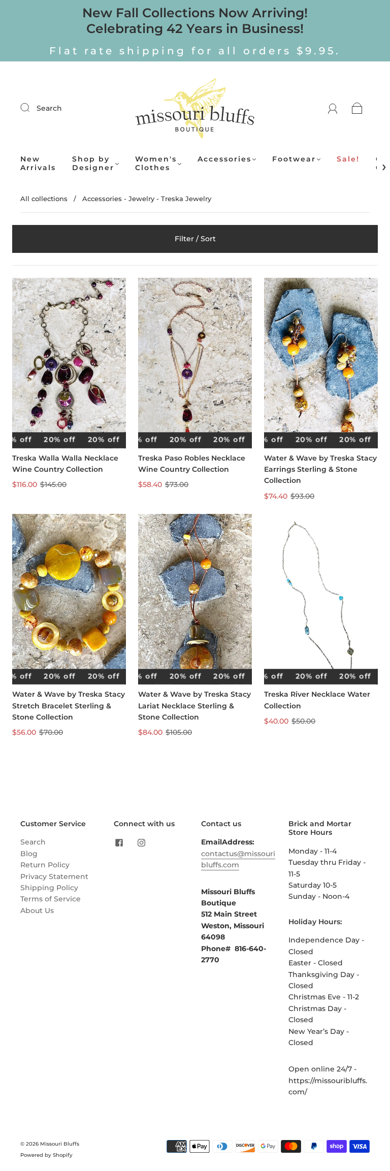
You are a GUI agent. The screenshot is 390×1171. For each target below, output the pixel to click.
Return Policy (45, 864)
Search (49, 108)
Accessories (224, 159)
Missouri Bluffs (59, 1144)
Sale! (348, 159)
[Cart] (357, 108)
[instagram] (141, 842)
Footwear (294, 159)
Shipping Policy (49, 887)
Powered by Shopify (46, 1155)
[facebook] (119, 842)
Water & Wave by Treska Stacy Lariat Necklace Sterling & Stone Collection (194, 706)
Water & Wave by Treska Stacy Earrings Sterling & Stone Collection (320, 469)
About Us (37, 910)
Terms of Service (50, 898)
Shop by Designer (93, 164)
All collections (44, 198)
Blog (29, 853)
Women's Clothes (156, 164)
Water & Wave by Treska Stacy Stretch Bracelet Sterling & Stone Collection (68, 706)
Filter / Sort (195, 238)
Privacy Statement (54, 876)
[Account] (333, 108)
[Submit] (31, 107)
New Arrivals (38, 164)
